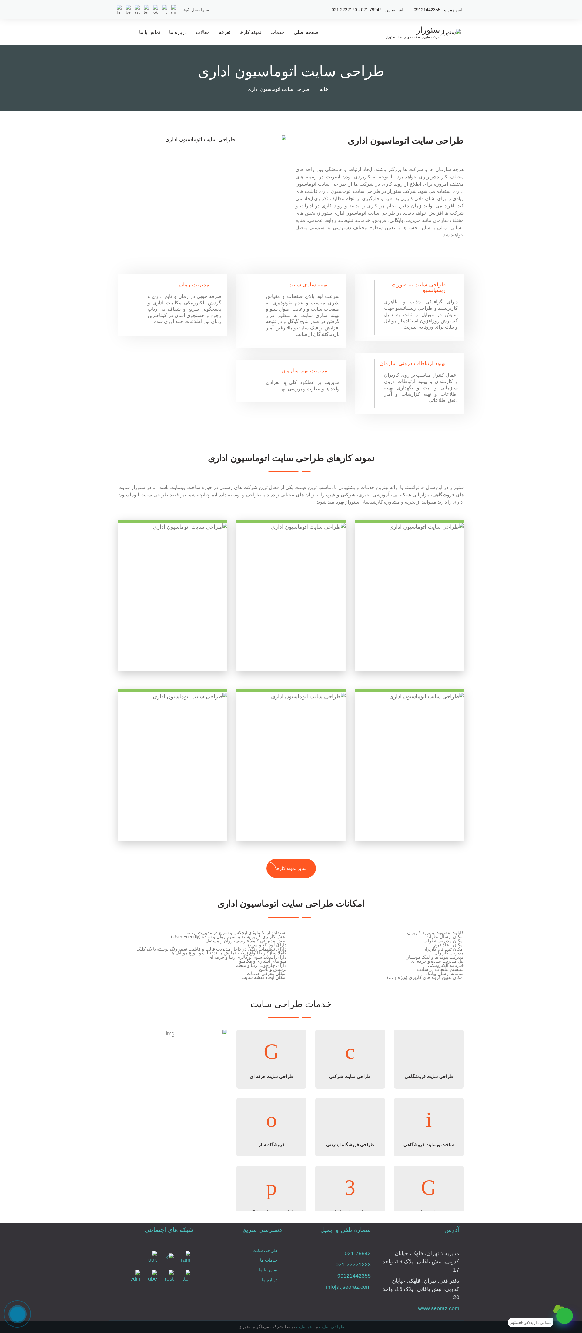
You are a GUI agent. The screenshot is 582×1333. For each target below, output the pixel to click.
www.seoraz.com (438, 1308)
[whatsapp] (564, 1316)
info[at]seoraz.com (348, 1287)
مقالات (203, 32)
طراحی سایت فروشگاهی (429, 1076)
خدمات (277, 32)
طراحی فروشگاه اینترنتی (350, 1144)
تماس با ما (149, 32)
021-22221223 (353, 1265)
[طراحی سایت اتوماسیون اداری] (202, 139)
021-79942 (358, 1253)
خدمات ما (268, 1260)
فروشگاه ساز (271, 1144)
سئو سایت (305, 1326)
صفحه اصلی (306, 32)
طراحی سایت (265, 1250)
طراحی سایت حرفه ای (271, 1076)
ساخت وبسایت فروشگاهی (428, 1144)
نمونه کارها (250, 32)
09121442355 (354, 1276)
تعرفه (224, 32)
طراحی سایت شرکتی (350, 1076)
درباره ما (178, 32)
